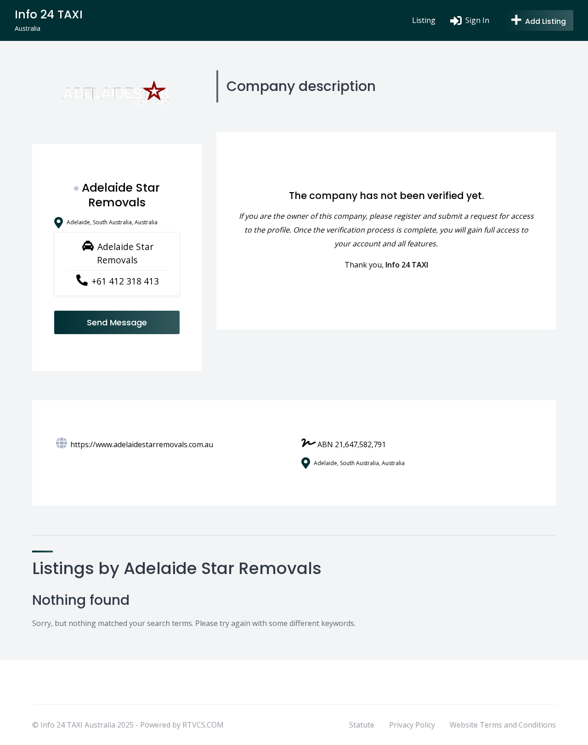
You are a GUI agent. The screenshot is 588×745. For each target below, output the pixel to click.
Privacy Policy (412, 725)
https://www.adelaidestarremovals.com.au (141, 444)
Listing (423, 20)
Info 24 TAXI (406, 265)
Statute (361, 725)
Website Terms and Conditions (503, 725)
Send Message (117, 322)
